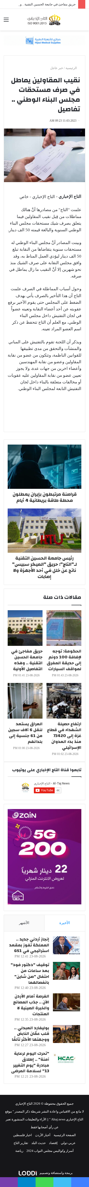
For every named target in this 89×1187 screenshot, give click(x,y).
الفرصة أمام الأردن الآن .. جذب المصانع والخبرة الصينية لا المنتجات (31, 1004)
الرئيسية (72, 68)
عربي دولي (68, 1143)
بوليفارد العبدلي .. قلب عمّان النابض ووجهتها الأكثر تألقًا (30, 1033)
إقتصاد (53, 1143)
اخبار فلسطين (22, 1135)
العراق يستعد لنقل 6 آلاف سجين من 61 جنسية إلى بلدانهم (25, 732)
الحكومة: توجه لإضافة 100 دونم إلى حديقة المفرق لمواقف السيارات (64, 660)
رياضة (19, 1151)
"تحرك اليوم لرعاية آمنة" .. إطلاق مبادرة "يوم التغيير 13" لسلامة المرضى (30, 1062)
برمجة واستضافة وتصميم (56, 1173)
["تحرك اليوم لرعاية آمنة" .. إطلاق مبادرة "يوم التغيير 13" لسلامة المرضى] (66, 1060)
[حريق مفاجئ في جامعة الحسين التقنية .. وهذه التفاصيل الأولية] (25, 628)
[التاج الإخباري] (44, 19)
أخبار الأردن (42, 1135)
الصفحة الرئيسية (65, 1135)
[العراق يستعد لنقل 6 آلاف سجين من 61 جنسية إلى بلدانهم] (25, 701)
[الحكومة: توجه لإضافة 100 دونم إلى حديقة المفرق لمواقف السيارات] (63, 628)
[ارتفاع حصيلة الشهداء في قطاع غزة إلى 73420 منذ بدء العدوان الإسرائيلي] (63, 701)
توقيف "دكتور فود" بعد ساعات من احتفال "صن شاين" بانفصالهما (30, 973)
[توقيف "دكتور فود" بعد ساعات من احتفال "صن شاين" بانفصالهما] (66, 971)
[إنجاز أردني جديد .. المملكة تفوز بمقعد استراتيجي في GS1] (66, 945)
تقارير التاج (21, 1143)
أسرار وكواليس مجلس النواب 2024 (50, 1151)
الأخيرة (64, 923)
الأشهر (24, 923)
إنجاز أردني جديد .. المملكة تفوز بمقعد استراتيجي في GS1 (29, 945)
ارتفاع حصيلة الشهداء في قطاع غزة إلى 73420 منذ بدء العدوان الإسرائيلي (64, 735)
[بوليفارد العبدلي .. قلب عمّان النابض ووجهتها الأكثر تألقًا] (66, 1034)
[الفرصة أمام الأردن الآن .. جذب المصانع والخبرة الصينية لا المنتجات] (66, 1002)
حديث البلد (38, 1143)
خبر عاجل (56, 68)
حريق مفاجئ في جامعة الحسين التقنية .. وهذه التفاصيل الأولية (27, 660)
